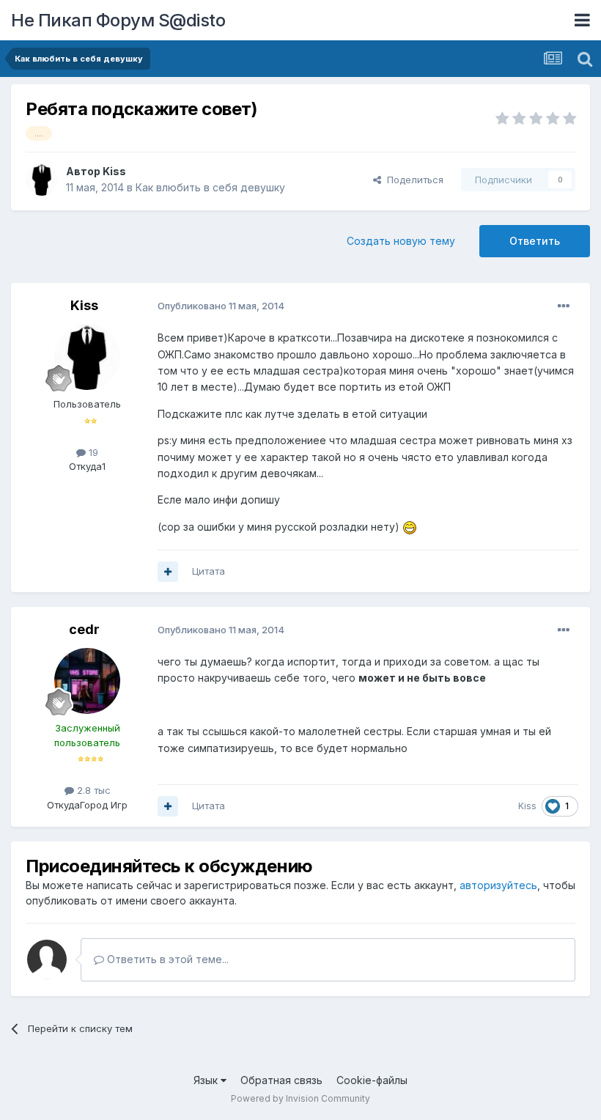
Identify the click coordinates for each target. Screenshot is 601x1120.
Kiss (114, 171)
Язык (207, 1080)
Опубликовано (221, 306)
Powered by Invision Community (300, 1098)
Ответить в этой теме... (166, 959)
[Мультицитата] (168, 571)
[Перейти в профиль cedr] (87, 681)
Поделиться (412, 179)
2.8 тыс (92, 790)
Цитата (208, 571)
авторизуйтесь (498, 885)
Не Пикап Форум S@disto (118, 20)
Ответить (534, 241)
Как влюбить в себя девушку (210, 187)
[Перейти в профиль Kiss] (42, 179)
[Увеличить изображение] (409, 526)
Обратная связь (281, 1080)
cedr (84, 629)
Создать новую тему (401, 241)
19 (92, 452)
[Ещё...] (563, 306)
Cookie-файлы (372, 1080)
